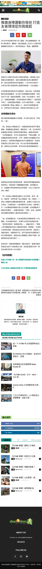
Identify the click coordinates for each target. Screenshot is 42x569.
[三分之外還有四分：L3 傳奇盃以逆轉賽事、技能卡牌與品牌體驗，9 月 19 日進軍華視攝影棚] (6, 398)
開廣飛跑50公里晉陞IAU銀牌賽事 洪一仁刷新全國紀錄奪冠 (31, 292)
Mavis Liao (19, 459)
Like (38, 423)
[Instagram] (21, 556)
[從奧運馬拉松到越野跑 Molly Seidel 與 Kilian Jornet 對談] (6, 367)
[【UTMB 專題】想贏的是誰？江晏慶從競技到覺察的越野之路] (5, 470)
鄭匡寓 (5, 30)
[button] (39, 10)
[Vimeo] (27, 556)
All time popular (36, 440)
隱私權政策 (21, 542)
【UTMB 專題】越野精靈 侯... (23, 488)
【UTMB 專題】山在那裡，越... (24, 478)
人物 (3, 19)
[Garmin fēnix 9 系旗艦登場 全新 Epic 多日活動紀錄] (6, 387)
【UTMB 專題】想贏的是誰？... (24, 467)
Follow (36, 428)
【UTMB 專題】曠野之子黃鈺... (24, 445)
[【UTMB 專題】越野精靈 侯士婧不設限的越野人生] (5, 491)
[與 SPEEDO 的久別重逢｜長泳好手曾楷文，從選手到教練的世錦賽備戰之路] (6, 356)
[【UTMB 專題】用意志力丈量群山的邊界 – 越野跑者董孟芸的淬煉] (5, 459)
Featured (25, 440)
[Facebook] (15, 556)
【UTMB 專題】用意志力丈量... (24, 456)
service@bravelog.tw (25, 537)
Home (3, 15)
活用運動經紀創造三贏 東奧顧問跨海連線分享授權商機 (11, 291)
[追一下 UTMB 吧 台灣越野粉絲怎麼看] (6, 346)
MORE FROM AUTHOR (12, 338)
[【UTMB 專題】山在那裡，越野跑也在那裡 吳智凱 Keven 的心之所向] (5, 480)
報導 (7, 19)
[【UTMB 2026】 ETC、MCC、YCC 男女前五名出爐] (6, 377)
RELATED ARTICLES (11, 334)
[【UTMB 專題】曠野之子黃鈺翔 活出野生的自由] (5, 448)
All (18, 440)
